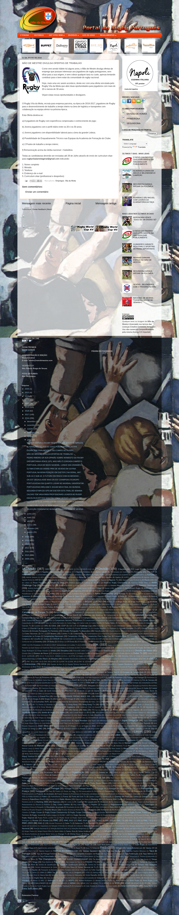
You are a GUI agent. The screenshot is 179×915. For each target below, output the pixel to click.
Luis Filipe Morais (36, 740)
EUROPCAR (142, 670)
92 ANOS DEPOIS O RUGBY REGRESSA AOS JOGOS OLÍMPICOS (55, 443)
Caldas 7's (105, 607)
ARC (23, 591)
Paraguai (25, 778)
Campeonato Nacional (121, 618)
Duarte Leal (113, 653)
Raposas (56, 802)
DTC (104, 653)
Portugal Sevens (85, 788)
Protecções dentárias (89, 794)
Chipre (24, 628)
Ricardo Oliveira (67, 810)
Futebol (154, 688)
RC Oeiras (115, 802)
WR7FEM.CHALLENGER (58, 883)
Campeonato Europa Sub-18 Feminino (65, 618)
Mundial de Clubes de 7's (145, 759)
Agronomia (137, 577)
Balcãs (140, 594)
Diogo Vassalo (42, 651)
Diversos (107, 651)
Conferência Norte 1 (147, 636)
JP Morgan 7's (73, 726)
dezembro (31, 421)
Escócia (47, 667)
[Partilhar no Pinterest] (41, 181)
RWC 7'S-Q (148, 820)
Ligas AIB (110, 732)
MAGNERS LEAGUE (60, 742)
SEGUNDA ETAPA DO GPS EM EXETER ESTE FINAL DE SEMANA (54, 491)
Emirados (123, 659)
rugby (125, 810)
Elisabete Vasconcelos (71, 659)
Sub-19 (66, 842)
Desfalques (119, 648)
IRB (66, 710)
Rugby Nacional (80, 815)
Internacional (27, 710)
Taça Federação (131, 854)
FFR (55, 680)
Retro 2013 (125, 807)
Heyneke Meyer (140, 702)
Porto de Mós (43, 788)
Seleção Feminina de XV (117, 826)
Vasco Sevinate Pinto (29, 875)
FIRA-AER (90, 683)
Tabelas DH (150, 848)
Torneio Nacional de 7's (87, 867)
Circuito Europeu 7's (128, 628)
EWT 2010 (96, 675)
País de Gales (51, 775)
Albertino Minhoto (66, 580)
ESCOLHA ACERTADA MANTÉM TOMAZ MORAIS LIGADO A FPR (54, 498)
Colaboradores (78, 634)
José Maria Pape (118, 723)
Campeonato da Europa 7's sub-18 (132, 612)
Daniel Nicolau (144, 645)
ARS (90, 591)
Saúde (24, 826)
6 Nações (44, 572)
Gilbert (32, 693)
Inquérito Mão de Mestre (114, 707)
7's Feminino (136, 572)
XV (145, 883)
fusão (146, 688)
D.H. (96, 644)
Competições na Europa (31, 636)
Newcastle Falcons (83, 764)
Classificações (100, 631)
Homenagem (60, 704)
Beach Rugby (112, 596)
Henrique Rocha (126, 702)
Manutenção (74, 746)
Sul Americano (33, 844)
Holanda (50, 704)
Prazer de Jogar (69, 791)
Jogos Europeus (46, 720)
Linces (138, 731)
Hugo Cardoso (126, 704)
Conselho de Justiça (41, 639)
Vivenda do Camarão (86, 878)
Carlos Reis (122, 623)
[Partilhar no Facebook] (38, 181)
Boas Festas (70, 602)
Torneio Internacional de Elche (46, 867)
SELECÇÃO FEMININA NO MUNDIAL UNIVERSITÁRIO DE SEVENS (55, 509)
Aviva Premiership (104, 593)
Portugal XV (114, 788)
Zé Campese (76, 886)
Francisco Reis (67, 688)
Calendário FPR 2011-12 (31, 610)
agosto (30, 436)
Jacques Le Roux (109, 709)
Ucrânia (149, 870)
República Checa (28, 807)
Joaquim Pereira (53, 718)
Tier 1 (120, 859)
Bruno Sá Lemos (34, 607)
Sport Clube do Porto (119, 836)
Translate (142, 147)
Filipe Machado (125, 680)
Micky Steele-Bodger (32, 754)
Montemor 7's (51, 759)
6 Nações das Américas (62, 572)
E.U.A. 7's (43, 656)
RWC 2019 (82, 820)
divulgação (57, 653)
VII (124, 875)
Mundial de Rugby (28, 762)
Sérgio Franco (29, 831)
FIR (55, 683)
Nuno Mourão (94, 767)
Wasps (35, 880)
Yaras (32, 886)
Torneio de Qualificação (47, 864)
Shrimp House (75, 834)
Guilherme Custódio (147, 699)
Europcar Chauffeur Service (46, 672)
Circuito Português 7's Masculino (76, 631)
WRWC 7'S (97, 883)
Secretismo (33, 826)
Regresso (104, 804)
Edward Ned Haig (28, 659)
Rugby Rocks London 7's (47, 818)
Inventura (49, 710)
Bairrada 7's (123, 594)
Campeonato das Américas (92, 615)
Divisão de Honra (143, 650)
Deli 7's (79, 648)
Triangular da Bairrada (49, 870)
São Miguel (151, 823)
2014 (27, 540)
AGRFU (126, 577)
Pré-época (98, 791)
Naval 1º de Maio (45, 764)
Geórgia (137, 691)
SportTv (25, 839)
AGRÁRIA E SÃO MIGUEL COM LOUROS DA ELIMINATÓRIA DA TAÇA (144, 200)
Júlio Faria (119, 726)
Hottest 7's (104, 704)
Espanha (43, 670)
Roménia (92, 810)
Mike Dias (42, 756)
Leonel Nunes (38, 732)
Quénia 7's (146, 797)
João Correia (29, 715)
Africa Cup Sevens (69, 577)
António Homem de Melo (37, 588)
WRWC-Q (107, 883)
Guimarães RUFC (42, 702)
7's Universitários (41, 575)
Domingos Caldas (83, 653)
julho (29, 440)
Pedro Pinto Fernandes (78, 783)
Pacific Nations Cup (146, 772)
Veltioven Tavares (57, 875)
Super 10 (65, 845)
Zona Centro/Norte (129, 885)
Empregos (60, 181)
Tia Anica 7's (98, 859)
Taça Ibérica (148, 854)
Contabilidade (68, 639)
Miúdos (86, 756)
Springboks (35, 839)
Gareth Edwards (52, 691)
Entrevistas (30, 664)
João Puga (139, 715)
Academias (115, 575)
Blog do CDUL (57, 602)
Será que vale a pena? (134, 828)
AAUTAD (68, 575)
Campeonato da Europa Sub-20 (66, 615)
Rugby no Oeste (109, 815)
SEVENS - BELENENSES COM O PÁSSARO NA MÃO (144, 285)
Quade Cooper (94, 796)
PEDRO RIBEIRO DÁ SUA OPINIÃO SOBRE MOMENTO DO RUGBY (55, 458)
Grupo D (71, 699)
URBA (42, 872)
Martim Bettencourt (101, 748)
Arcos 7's (31, 591)
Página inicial (73, 203)
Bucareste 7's (62, 607)
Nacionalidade (91, 762)
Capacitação (26, 623)
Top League (70, 862)
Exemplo (106, 675)
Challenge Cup (85, 626)
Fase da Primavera (42, 677)
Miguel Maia (89, 754)
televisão (151, 856)
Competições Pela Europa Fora (99, 636)
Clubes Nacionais (31, 634)
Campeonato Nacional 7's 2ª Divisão (39, 620)
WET (63, 880)
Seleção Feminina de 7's (94, 826)
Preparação (138, 791)
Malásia (79, 743)
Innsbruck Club (85, 707)
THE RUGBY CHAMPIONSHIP (75, 859)
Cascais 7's (26, 626)
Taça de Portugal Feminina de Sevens (51, 854)
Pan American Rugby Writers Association (98, 775)
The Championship (47, 859)
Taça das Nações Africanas (136, 851)
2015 (27, 537)
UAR (133, 870)
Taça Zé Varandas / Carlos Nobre (81, 856)
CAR (36, 623)
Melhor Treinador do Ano (69, 751)
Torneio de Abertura (147, 862)
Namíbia (123, 762)
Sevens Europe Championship (146, 831)
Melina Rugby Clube (104, 751)
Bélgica (145, 596)
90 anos (53, 575)
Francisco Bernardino (149, 685)
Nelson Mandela (67, 764)
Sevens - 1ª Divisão (125, 831)
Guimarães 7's (27, 702)
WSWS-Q (137, 883)
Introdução (39, 710)
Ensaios (140, 662)
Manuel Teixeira (61, 746)
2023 (27, 392)
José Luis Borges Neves (100, 723)
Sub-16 (33, 841)
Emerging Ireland (111, 659)
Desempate (89, 648)
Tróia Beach (84, 870)
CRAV (139, 642)
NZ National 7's (118, 767)
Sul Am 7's (138, 842)
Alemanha (92, 580)
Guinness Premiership (79, 702)
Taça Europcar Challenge (113, 854)
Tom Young (144, 859)
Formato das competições (141, 683)
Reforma (47, 804)
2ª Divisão (102, 568)
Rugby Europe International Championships (110, 812)
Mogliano (114, 756)
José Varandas (59, 726)
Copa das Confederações (114, 639)
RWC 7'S (120, 820)
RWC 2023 (109, 820)
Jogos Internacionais (63, 721)
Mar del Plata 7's (106, 746)
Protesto (103, 794)
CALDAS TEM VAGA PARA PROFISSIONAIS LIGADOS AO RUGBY (54, 494)
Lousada (78, 737)
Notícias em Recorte (130, 764)
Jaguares (136, 710)
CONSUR (55, 639)
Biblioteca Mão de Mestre (121, 599)
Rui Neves (129, 818)
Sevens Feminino (31, 834)
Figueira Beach (71, 680)
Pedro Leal (26, 783)
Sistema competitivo (136, 834)
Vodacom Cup (102, 878)
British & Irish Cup (73, 604)
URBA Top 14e (66, 872)
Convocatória (90, 639)
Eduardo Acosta (148, 656)
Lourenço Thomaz (57, 737)
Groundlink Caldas (150, 696)
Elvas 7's (84, 659)
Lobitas (98, 735)
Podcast (99, 786)
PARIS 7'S (36, 778)
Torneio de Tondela (95, 864)
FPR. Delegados (89, 686)
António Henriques (148, 585)
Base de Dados (74, 596)
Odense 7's (44, 770)
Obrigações (141, 767)
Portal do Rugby (138, 786)
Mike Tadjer (65, 756)
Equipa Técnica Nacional (77, 664)
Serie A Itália (59, 831)
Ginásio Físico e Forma (53, 693)
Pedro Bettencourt (115, 780)
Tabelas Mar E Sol (29, 851)
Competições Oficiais (76, 636)
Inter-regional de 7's (134, 707)
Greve (124, 696)
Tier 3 (135, 859)
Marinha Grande (55, 748)
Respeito (40, 807)
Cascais (149, 623)
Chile (152, 626)
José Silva (43, 725)
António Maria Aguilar (56, 588)
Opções (93, 770)
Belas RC (123, 596)
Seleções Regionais (79, 828)
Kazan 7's (84, 729)
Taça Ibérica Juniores (29, 856)
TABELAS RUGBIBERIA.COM (65, 851)
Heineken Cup (108, 701)
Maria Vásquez (40, 748)
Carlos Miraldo (96, 623)
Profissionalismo (28, 794)
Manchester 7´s (104, 743)
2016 (27, 418)
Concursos (133, 636)
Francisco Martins (31, 688)
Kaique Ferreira (71, 728)
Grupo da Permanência (107, 699)
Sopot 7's (95, 837)
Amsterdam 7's (48, 585)
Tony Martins (46, 862)
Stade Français (95, 839)
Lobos (118, 734)
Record (38, 804)
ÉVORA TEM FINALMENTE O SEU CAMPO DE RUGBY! (50, 450)
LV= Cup (31, 743)
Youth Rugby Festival (61, 886)
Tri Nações (33, 870)
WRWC (73, 883)
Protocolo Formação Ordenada (129, 794)
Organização (78, 772)
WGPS (71, 880)
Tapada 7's (111, 856)
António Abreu (115, 585)
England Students (109, 662)
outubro (30, 429)
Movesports (114, 759)
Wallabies (25, 880)
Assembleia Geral (147, 591)
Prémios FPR (125, 791)
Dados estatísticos (114, 645)
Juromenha (131, 726)
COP (100, 639)
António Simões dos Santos (77, 588)
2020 (27, 403)
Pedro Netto (61, 783)
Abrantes (78, 575)
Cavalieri (37, 626)
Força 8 (126, 683)
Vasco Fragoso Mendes (146, 872)
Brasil (154, 602)
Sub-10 (134, 839)
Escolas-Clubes (141, 667)
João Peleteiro (127, 715)
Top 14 (57, 862)
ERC (150, 664)
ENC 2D (56, 661)
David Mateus (61, 648)
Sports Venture (149, 836)
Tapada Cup (122, 856)
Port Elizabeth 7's (120, 786)
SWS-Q (119, 848)
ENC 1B (29, 661)
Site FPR (36, 837)
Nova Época (145, 764)
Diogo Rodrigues (28, 651)
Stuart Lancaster (123, 839)
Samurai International (107, 823)
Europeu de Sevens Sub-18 (108, 672)
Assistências (26, 594)
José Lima (85, 723)
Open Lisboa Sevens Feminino (110, 770)
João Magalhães (65, 715)
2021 (27, 400)
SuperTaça (29, 848)
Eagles (81, 656)
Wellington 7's (53, 880)
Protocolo (111, 794)
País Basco (38, 775)
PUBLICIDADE (33, 796)
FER (23, 680)
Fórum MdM (43, 685)
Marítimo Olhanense (71, 748)
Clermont (124, 631)
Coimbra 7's (65, 634)
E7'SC (73, 656)
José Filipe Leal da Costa (69, 723)
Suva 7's (79, 848)
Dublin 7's (151, 653)
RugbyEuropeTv (116, 818)
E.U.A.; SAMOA (55, 656)
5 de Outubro (147, 569)
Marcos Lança (27, 748)
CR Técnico (94, 642)
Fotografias (55, 685)
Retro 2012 (114, 807)
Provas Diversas (149, 794)
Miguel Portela (133, 754)
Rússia (45, 820)
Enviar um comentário (36, 192)
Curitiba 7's (73, 645)
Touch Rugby (136, 867)
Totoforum (124, 867)
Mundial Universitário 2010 (49, 762)
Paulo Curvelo (136, 778)
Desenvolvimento (103, 648)
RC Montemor (102, 802)
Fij (81, 680)
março (30, 525)
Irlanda (75, 710)
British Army (109, 604)
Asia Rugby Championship (110, 591)
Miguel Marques (103, 754)
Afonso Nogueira (53, 577)
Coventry (38, 642)
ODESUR (67, 770)
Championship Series (140, 626)
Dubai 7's (137, 653)
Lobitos (107, 735)
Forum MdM (31, 686)
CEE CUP (72, 626)
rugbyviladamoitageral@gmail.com (43, 159)
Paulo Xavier (88, 780)
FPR (76, 685)
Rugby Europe (36, 812)
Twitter (126, 870)
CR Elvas (60, 641)
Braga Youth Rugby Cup (140, 602)
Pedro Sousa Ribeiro (99, 783)
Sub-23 (95, 842)
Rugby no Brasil (94, 815)
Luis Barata (96, 737)
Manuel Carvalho (148, 743)
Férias (30, 680)
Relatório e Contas (134, 804)
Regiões (94, 805)
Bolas (80, 602)
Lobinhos (89, 735)
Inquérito (98, 707)
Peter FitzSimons (36, 786)
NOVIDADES (54, 767)
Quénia (136, 797)
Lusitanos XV (133, 740)
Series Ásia (70, 831)
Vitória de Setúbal (69, 878)
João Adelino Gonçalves (104, 712)
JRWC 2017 (96, 726)
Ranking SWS (42, 802)
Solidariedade (55, 837)
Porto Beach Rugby (29, 788)
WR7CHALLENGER (38, 883)
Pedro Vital (127, 783)
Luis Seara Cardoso (76, 740)
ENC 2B (47, 661)
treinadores (150, 867)
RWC (55, 820)
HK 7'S (25, 704)
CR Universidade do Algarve (124, 641)
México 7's (153, 751)
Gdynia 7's (98, 691)
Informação (59, 707)
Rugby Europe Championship (56, 812)
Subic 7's (112, 842)
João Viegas (39, 718)
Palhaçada (65, 775)
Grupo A (36, 699)
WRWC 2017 (85, 883)
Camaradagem (70, 610)
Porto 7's (151, 786)
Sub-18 (54, 841)
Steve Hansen (109, 839)
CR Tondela (106, 641)
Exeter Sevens (118, 675)
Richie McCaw (81, 810)
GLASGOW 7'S (84, 694)
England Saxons (93, 661)
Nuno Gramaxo (66, 767)
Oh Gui (84, 770)
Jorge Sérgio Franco (32, 723)
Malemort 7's (90, 743)
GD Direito (81, 691)
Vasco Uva (44, 875)
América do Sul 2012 (92, 583)
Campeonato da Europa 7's (35, 612)
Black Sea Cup (151, 599)
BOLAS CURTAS (93, 601)
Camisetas (82, 610)
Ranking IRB (96, 799)
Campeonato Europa (142, 615)
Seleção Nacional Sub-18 (60, 828)
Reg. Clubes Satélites (61, 805)
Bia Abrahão (88, 599)
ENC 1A (153, 658)
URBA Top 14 (52, 872)
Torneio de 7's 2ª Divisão (128, 862)
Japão (62, 712)
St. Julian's (68, 839)
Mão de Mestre (88, 746)
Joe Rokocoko (80, 718)
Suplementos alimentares (47, 848)
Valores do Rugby (110, 872)
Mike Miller (54, 756)
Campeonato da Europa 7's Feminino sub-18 (101, 612)
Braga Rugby (123, 602)
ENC (144, 659)
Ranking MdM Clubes (114, 799)
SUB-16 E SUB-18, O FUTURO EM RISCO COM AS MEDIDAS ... (54, 476)
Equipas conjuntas (107, 664)
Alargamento (52, 580)
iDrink (147, 704)
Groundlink (134, 696)
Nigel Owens (97, 764)
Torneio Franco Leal (126, 865)
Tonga (34, 862)
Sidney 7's (88, 834)
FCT (103, 677)
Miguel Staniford (28, 756)
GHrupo (25, 693)
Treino (24, 870)
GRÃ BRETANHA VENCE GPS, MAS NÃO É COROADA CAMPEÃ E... (55, 461)
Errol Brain (37, 667)
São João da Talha (137, 823)
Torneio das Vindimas (108, 862)
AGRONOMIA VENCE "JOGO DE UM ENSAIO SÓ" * (145, 219)
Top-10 (79, 862)
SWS (103, 847)
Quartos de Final (122, 796)
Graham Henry (32, 696)
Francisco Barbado (132, 685)
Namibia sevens (135, 762)
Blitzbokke (45, 602)
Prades (58, 791)
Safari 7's (68, 823)
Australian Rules (78, 594)
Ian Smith (138, 704)
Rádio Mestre (65, 799)
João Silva (28, 718)
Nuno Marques (80, 767)
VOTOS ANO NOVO (126, 878)
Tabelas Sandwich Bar (92, 851)
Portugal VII (101, 789)
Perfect (145, 783)
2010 (27, 555)
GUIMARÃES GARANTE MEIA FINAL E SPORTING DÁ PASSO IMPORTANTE (144, 246)
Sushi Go (69, 848)
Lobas (70, 735)
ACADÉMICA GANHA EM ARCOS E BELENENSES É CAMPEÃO (144, 173)
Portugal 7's (69, 788)
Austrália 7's (64, 594)
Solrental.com (69, 837)
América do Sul (75, 583)
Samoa (91, 823)
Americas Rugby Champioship (115, 583)
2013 (27, 544)
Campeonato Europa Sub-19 (95, 618)
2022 (27, 396)
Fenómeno (151, 677)
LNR (63, 735)
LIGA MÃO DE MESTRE (93, 732)
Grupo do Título (124, 699)
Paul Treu (114, 778)
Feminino (119, 677)
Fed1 (110, 677)
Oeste (76, 770)
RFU (133, 807)
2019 (27, 407)
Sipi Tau (122, 834)
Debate (71, 648)
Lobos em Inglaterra (134, 735)
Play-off (88, 786)
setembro (31, 432)
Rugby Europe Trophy (138, 812)
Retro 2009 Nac (101, 807)
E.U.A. (32, 656)
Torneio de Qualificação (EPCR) (71, 865)
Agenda (97, 577)
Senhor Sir (109, 828)
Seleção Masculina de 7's (138, 826)
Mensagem (142, 751)
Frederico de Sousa (134, 688)
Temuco (25, 859)
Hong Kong (73, 704)
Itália (85, 710)
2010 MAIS (56, 569)
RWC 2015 (68, 820)
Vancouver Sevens (127, 872)
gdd (89, 691)
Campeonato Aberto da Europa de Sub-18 (114, 610)
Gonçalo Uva (128, 693)
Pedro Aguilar (101, 780)
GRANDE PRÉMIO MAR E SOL (78, 696)
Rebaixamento (27, 804)
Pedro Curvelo (129, 780)
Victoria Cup (104, 875)
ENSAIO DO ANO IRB (126, 661)
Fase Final (75, 677)
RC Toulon (139, 802)
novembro (31, 425)
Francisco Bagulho (116, 685)
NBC (56, 764)
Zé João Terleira (89, 886)
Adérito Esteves (31, 577)
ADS (42, 577)
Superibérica (152, 844)
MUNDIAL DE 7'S (127, 759)
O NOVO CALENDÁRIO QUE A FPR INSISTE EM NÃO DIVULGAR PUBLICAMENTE (143, 160)
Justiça (32, 728)
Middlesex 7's (47, 754)
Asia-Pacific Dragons (130, 591)
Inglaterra (71, 707)
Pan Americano (121, 775)
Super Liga (128, 844)
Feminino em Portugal (135, 677)
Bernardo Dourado (48, 599)
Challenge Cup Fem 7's (104, 626)
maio (29, 517)
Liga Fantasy (64, 732)
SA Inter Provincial (55, 823)
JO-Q (88, 712)
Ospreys (93, 772)
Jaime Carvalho (148, 710)
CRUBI (46, 645)
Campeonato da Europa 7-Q (143, 610)
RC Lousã (89, 802)
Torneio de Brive (28, 865)
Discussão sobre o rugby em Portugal (87, 651)
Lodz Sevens (149, 735)
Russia (35, 820)
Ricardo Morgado (35, 810)
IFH (153, 704)
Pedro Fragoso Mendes (146, 780)
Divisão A (118, 651)
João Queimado (151, 715)
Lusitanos (121, 740)
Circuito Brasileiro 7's (82, 628)
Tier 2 (127, 859)
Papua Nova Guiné (148, 775)
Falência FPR (142, 675)
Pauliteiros (124, 778)
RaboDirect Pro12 (37, 799)
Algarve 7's (113, 580)
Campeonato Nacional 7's (146, 618)
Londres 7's (27, 738)
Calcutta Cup (93, 607)
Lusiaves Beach (109, 740)
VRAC (138, 878)
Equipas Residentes (125, 664)
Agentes (109, 577)
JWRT (49, 728)
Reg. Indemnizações (80, 804)
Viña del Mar (26, 878)
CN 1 (42, 633)
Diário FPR (150, 648)
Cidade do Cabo (50, 628)
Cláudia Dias (113, 631)
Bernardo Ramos (63, 599)
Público (44, 797)
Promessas (75, 794)
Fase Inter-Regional (92, 677)
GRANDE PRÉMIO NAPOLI (106, 696)
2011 (27, 551)
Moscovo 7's (98, 759)
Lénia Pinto (26, 732)
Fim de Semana (148, 680)
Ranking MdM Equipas (134, 799)
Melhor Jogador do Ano (30, 751)
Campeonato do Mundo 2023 (117, 615)
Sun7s (46, 844)
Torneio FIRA (110, 864)
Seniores (119, 828)
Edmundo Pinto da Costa (131, 656)
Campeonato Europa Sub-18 (34, 618)
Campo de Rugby (122, 620)
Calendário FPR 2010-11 (146, 607)
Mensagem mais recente (36, 203)
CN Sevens (51, 634)
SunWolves (55, 844)
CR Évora (70, 642)
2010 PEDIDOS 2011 (84, 569)
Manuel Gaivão (28, 746)
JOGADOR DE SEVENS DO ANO (100, 718)
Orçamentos (48, 772)
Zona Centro (112, 886)
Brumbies (135, 604)
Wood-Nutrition (121, 880)
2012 (27, 548)
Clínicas (154, 631)
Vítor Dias (56, 878)
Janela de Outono (29, 712)
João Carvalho (152, 712)
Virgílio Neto (38, 878)
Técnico (142, 856)
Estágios (81, 670)
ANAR (70, 585)
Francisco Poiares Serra (50, 688)
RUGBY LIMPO (65, 815)
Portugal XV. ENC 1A (130, 788)
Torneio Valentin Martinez (108, 867)
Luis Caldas (120, 737)
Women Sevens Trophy (103, 880)
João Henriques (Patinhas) (46, 715)
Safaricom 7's (80, 823)
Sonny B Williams (83, 836)
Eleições (54, 659)
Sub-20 (76, 842)
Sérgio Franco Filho (44, 831)
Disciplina (65, 651)
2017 (27, 414)
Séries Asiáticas (84, 831)
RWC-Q (41, 823)
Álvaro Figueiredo (40, 583)
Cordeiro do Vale (148, 639)
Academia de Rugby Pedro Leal (96, 575)
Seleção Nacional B (41, 828)
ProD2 (149, 791)
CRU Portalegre (35, 645)
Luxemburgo (147, 740)
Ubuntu (140, 870)
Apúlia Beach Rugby (133, 588)
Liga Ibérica (76, 732)
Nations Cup (31, 764)
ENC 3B (73, 661)
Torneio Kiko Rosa (67, 867)
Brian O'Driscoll (58, 604)
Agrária (118, 577)
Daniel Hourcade (129, 645)
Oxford (115, 772)
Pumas (65, 797)
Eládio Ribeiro (42, 659)
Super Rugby (140, 845)
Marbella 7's (120, 746)
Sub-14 (24, 842)
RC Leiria (67, 802)
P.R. (122, 772)
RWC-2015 (27, 823)
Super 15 (88, 844)
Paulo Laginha (39, 780)
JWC (40, 728)
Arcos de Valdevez (45, 591)
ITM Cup (95, 710)
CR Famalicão (82, 641)
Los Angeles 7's (42, 737)
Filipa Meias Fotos (110, 680)
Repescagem (149, 805)
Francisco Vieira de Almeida (114, 688)
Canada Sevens (148, 620)
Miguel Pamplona (118, 754)
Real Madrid (150, 802)
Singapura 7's (110, 834)
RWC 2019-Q (97, 820)
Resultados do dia (72, 807)
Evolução (70, 675)
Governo (146, 693)
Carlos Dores (72, 623)
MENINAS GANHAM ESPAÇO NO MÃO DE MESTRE (142, 260)
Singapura (98, 834)
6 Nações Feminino (82, 572)
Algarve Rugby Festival (131, 580)
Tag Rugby (100, 856)
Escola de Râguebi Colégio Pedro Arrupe (80, 667)
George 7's (110, 691)
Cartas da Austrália (136, 623)
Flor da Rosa (115, 683)
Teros (33, 859)
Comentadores (92, 633)
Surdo (61, 848)
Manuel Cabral (131, 743)
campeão (92, 610)
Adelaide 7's (152, 575)
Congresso (26, 639)
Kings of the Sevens (98, 728)
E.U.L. (66, 656)
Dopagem (96, 653)
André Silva (79, 585)
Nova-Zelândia (38, 767)
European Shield (88, 672)
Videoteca (116, 875)
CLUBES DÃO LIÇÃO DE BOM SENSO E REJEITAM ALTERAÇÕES (55, 505)
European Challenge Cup (69, 672)
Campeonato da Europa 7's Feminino (68, 612)
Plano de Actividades (58, 786)
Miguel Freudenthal (75, 754)
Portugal (55, 788)
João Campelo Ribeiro (135, 712)
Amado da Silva (57, 583)
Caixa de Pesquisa (79, 607)
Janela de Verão (48, 712)
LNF (57, 735)
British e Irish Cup (123, 604)
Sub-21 (85, 842)
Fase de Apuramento (60, 677)
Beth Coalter (77, 599)
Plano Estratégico (75, 786)
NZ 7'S (105, 767)
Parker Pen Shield (72, 778)
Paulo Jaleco (26, 780)
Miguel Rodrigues (148, 754)
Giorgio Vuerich (69, 693)
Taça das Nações (113, 851)
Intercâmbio (150, 707)
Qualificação (107, 796)
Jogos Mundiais (80, 720)
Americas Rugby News (139, 583)
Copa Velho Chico (132, 639)
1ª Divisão (29, 568)
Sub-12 (143, 839)
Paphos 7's (134, 775)
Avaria (89, 594)
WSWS (128, 883)
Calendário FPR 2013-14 (52, 610)
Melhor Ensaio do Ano (147, 748)
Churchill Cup (35, 628)
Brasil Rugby (45, 604)
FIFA (61, 680)
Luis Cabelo (107, 738)
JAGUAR (126, 710)
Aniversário (90, 585)
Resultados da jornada (55, 807)
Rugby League (51, 815)
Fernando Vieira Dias (43, 680)
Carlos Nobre (110, 623)
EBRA (89, 656)
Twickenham (116, 870)
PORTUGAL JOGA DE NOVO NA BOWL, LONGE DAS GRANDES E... (55, 465)
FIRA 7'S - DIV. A (65, 683)
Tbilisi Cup (133, 856)
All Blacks (146, 580)
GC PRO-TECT (68, 691)
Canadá (134, 620)
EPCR (43, 664)
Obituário (130, 767)
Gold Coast (99, 694)
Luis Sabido (61, 740)
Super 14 (76, 844)
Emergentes (95, 659)
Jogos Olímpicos (130, 720)
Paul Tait (101, 777)
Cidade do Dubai (65, 628)
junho (29, 514)
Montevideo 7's (64, 759)
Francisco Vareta (95, 688)
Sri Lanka (45, 839)
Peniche (137, 783)
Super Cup (117, 844)
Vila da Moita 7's (148, 875)
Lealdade (138, 728)
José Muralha (132, 723)
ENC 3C (82, 661)
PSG (23, 796)
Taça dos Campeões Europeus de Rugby (84, 854)
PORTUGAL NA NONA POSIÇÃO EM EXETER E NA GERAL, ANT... (54, 472)
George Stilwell (125, 691)
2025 (27, 389)
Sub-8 (103, 842)
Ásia (96, 591)
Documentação (68, 653)
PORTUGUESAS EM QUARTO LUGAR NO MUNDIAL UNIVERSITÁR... (56, 483)
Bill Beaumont (138, 599)
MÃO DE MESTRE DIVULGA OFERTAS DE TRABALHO (50, 454)
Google (138, 693)
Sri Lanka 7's (57, 839)
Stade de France (81, 839)
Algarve (103, 580)
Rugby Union (102, 818)
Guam (135, 699)
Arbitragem (148, 588)
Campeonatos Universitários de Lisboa (99, 620)
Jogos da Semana (31, 720)
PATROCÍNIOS (87, 778)
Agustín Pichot (27, 580)
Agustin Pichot (149, 577)
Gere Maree (149, 691)
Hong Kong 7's (88, 704)
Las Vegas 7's (124, 728)
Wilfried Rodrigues (85, 880)
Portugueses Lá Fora (44, 791)
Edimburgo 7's (111, 656)
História (152, 702)
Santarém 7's (122, 823)
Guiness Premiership (60, 702)
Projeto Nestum (62, 794)
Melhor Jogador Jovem (50, 751)
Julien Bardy (108, 726)
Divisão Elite (26, 653)
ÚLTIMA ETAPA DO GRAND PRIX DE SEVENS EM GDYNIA (51, 469)
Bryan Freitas (48, 607)
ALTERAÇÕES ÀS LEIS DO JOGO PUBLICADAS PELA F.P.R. (52, 447)
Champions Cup (122, 626)
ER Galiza (140, 664)
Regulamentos (117, 804)
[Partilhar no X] (36, 181)
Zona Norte (148, 886)
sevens (108, 831)
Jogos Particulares (150, 720)
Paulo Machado (53, 780)
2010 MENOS (68, 569)
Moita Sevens (27, 759)
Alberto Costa (80, 580)
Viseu (48, 878)
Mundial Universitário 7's (74, 762)
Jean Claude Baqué (76, 712)
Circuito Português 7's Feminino (45, 631)
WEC (42, 880)
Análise (62, 585)
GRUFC (27, 699)
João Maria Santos (80, 715)
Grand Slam (57, 696)
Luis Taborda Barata (93, 740)
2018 (27, 411)
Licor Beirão (51, 732)
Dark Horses (35, 648)
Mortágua (86, 759)
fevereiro (31, 528)
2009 (27, 559)
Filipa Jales (96, 680)
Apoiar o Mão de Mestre (113, 588)
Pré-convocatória (85, 791)
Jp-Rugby (85, 726)
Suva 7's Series (91, 848)
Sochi (46, 836)
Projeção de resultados (45, 794)
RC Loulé (77, 802)
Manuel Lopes (44, 745)
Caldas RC (116, 607)
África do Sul (84, 577)
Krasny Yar (112, 728)
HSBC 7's (114, 704)
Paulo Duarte (149, 778)
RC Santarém (127, 802)
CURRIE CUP (85, 645)
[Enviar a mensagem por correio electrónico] (26, 181)
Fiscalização (103, 683)
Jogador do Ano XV (138, 718)
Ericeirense (26, 667)
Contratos (79, 639)
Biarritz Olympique (102, 599)
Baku (133, 594)
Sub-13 (151, 839)
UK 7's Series (32, 872)
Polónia (107, 786)
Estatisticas (91, 670)
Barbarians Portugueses (42, 596)
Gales (41, 691)
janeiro (30, 532)
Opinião (35, 772)
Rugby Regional (28, 818)
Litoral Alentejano (37, 735)
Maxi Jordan (116, 748)
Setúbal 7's (98, 831)
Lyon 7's (41, 743)
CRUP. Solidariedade (59, 645)
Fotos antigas (66, 685)
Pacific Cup (131, 772)
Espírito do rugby (58, 670)
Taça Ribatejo (62, 856)
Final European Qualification (41, 683)
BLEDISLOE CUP (31, 602)
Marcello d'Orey (148, 746)
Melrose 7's (119, 751)
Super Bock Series (103, 844)
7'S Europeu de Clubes (119, 572)
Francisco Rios (80, 688)
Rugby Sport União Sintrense (83, 818)
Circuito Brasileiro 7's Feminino (104, 628)
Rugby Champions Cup (140, 810)
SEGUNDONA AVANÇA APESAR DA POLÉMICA (143, 185)
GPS (154, 693)
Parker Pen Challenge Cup (53, 778)
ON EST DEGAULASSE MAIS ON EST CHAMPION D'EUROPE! (53, 480)
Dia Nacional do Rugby (134, 648)
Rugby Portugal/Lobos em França (130, 815)
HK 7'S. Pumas (37, 704)
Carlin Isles (45, 623)
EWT (87, 675)
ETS (125, 670)
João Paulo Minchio (111, 715)
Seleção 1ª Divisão (58, 826)
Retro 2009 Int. (87, 807)
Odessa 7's (56, 770)
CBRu (46, 626)
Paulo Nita (65, 780)
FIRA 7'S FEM (78, 683)
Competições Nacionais (53, 636)
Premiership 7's (111, 791)
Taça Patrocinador (47, 856)
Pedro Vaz (116, 783)
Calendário (130, 607)
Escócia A (58, 667)
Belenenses (135, 596)
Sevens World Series (47, 834)
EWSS (79, 675)
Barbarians (26, 596)
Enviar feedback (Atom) (42, 209)
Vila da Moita (70, 181)
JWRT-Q (59, 729)
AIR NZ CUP (40, 580)
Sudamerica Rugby (125, 842)
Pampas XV (76, 775)
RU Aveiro (116, 810)
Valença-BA (97, 872)
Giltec (40, 693)
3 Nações (122, 569)
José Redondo (144, 723)
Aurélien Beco (39, 594)
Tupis (106, 870)
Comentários (105, 633)
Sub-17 (45, 842)
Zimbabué (101, 886)
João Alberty (120, 712)
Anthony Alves (102, 585)
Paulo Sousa (76, 780)
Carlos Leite (84, 623)
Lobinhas (79, 735)
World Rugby (134, 880)
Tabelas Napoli (44, 851)
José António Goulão (49, 723)
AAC (60, 575)
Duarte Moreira (125, 653)
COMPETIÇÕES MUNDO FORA (143, 633)
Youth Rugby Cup (43, 886)
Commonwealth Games (120, 633)
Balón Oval (150, 594)
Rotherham (105, 810)
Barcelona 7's (60, 596)
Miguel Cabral (60, 754)
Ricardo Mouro (51, 810)
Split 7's (106, 837)
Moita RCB (125, 756)
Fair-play (130, 675)
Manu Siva (117, 743)
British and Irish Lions (92, 604)
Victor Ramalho (91, 875)
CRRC (24, 645)
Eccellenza (98, 656)
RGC (140, 807)
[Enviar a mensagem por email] (31, 181)
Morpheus (76, 759)
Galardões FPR (30, 691)
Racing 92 (53, 799)
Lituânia (50, 735)
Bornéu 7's (111, 602)
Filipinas (136, 680)
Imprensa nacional (29, 707)
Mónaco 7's (39, 759)
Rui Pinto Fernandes (143, 818)
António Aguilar (130, 585)
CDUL (53, 626)
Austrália (51, 594)
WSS (117, 883)
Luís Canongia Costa (135, 737)
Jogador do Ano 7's (122, 718)
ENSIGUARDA (152, 661)
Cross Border (149, 642)
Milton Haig (76, 756)
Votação (113, 878)
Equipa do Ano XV (57, 664)
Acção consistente (137, 575)
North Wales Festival (112, 764)
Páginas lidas (27, 775)
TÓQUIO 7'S (90, 862)
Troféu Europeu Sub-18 (68, 870)
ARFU (57, 591)
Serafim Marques (151, 828)
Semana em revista (96, 828)
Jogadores (153, 718)
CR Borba (50, 642)
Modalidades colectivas (100, 756)
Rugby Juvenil (37, 815)
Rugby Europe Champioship (80, 812)
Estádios (71, 670)
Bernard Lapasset (31, 599)
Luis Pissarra (50, 740)
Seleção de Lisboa (74, 826)
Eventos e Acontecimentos (53, 675)
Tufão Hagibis (96, 870)
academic (124, 575)
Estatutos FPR (106, 670)
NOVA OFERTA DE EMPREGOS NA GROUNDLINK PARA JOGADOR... (56, 502)
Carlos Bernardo (58, 623)
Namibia (112, 762)
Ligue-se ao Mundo (123, 732)
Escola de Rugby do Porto (107, 667)
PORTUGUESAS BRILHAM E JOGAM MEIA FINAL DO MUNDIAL (54, 487)
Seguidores (44, 826)
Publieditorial (55, 796)
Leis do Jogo (149, 729)
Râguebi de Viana (81, 799)
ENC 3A (64, 661)
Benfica (154, 596)
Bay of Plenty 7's (89, 596)
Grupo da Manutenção (88, 699)
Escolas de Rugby (126, 667)
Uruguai (77, 872)
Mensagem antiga (106, 203)
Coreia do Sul (27, 641)
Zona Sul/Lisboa (30, 888)
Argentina (66, 591)
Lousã (69, 737)
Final (24, 683)
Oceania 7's (153, 767)
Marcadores (133, 746)
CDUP (63, 626)
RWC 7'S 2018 (134, 820)
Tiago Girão (110, 859)
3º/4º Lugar (135, 569)
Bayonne (100, 596)
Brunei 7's (146, 604)
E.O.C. (24, 656)
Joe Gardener (67, 718)
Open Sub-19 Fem (131, 770)
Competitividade (120, 636)
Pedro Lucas (49, 783)
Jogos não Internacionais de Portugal (105, 720)
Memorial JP (130, 751)
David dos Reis (48, 648)
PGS (46, 786)
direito (53, 651)
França (102, 686)
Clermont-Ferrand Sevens (139, 631)
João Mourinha (95, 715)
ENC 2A (38, 661)
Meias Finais (128, 748)
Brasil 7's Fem (31, 604)
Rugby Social (64, 818)
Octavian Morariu (31, 770)
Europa (132, 670)
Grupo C (60, 699)
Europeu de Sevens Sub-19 (134, 672)
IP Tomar (58, 710)
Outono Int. (103, 772)
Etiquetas (117, 670)
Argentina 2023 (80, 591)
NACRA (103, 762)
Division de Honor (41, 653)
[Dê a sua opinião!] (33, 181)
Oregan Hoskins (62, 772)
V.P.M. (88, 872)
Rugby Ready (150, 815)
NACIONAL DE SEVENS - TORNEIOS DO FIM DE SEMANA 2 (143, 300)
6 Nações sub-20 (100, 572)
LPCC (87, 737)
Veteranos (78, 875)
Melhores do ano (87, 751)
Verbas (69, 875)
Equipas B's (93, 664)
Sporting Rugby (135, 837)
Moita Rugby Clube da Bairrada (143, 756)
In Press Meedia (45, 707)
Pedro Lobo (38, 783)
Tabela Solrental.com (134, 848)
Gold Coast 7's (113, 694)
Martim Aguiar (86, 748)
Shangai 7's (62, 834)
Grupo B (48, 699)
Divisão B (128, 651)
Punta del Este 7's (79, 797)
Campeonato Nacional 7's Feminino (68, 620)
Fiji (86, 680)
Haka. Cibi (95, 702)
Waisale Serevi (149, 878)
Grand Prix (44, 696)
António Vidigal (95, 588)
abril (29, 521)
